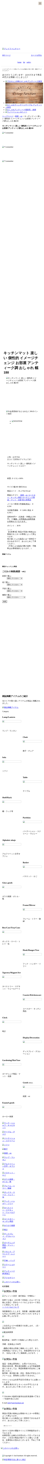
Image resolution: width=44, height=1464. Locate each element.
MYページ (6, 55)
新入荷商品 (26, 500)
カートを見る (36, 55)
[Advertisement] (22, 23)
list (24, 62)
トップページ (7, 116)
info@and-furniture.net (15, 1403)
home (19, 62)
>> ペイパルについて (10, 1307)
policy (29, 62)
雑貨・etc (18, 116)
